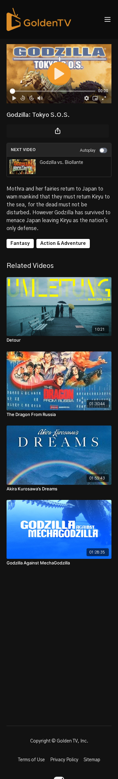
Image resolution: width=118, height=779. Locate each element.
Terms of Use (31, 760)
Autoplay (87, 150)
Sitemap (92, 760)
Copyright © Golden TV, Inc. (59, 741)
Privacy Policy (64, 760)
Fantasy (20, 243)
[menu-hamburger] (107, 19)
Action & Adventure (63, 243)
